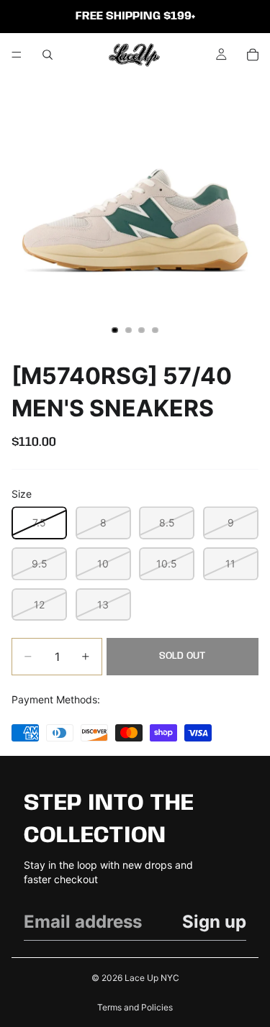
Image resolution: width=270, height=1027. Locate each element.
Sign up (214, 921)
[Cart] (253, 54)
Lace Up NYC (152, 977)
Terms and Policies (135, 1007)
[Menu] (16, 54)
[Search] (47, 54)
